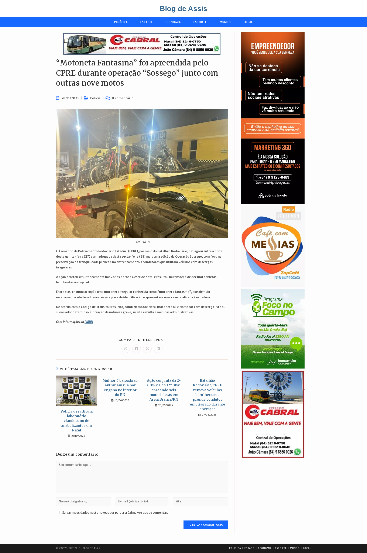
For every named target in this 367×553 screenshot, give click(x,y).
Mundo (295, 548)
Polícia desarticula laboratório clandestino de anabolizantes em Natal (77, 420)
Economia (265, 548)
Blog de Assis (183, 8)
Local (307, 548)
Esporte (281, 548)
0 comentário (122, 98)
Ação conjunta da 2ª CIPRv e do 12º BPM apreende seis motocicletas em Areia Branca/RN (164, 390)
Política (235, 548)
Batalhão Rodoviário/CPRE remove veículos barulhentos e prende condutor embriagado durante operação (207, 394)
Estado (249, 548)
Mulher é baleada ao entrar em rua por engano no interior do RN (120, 387)
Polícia (95, 98)
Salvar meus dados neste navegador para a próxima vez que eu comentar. (115, 513)
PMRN (89, 322)
